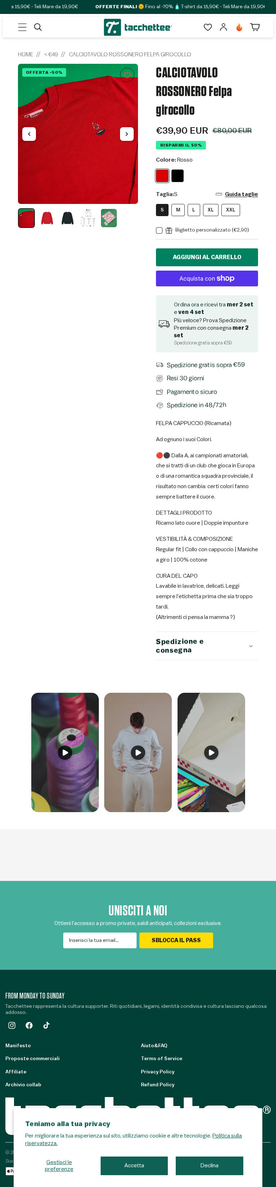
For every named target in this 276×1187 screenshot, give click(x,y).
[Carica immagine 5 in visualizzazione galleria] (108, 218)
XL (211, 210)
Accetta (134, 1165)
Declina (209, 1165)
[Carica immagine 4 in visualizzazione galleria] (88, 218)
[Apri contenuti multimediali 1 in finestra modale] (78, 134)
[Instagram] (11, 1025)
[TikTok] (46, 1025)
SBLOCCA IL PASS (176, 940)
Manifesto (18, 1045)
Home (25, 54)
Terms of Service (161, 1058)
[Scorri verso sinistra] (29, 134)
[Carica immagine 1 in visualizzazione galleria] (26, 218)
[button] (22, 27)
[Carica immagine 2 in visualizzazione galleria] (46, 218)
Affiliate (15, 1071)
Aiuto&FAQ (154, 1045)
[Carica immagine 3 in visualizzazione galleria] (67, 218)
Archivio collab (23, 1084)
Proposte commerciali (32, 1058)
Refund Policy (157, 1084)
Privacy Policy (157, 1071)
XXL (230, 210)
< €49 (51, 54)
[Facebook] (29, 1025)
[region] (78, 146)
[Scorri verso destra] (127, 134)
